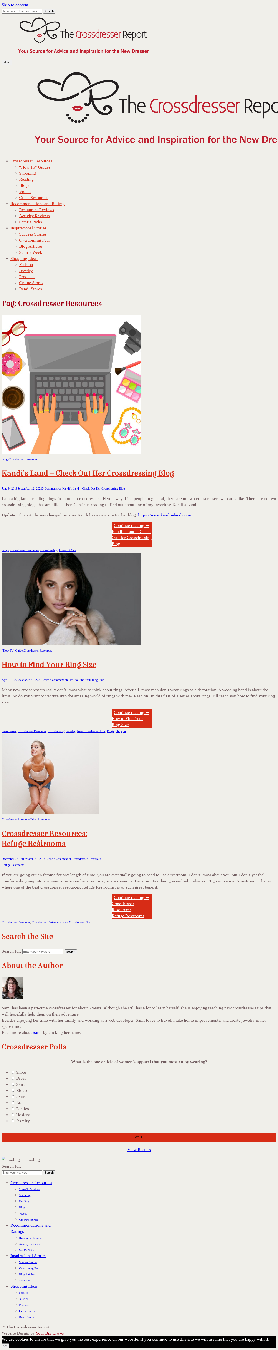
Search (49, 11)
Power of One (67, 550)
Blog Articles (31, 246)
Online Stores (31, 282)
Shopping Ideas (24, 258)
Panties (22, 1108)
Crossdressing (48, 550)
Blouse (22, 1090)
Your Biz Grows (50, 1333)
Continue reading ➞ (130, 718)
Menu (6, 62)
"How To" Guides (13, 650)
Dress (21, 1078)
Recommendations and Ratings (37, 203)
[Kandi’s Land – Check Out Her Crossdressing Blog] (71, 452)
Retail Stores (30, 288)
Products (27, 276)
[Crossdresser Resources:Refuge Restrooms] (50, 812)
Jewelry (26, 270)
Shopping (27, 173)
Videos (25, 191)
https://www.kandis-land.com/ (164, 515)
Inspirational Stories (28, 228)
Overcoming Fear (34, 240)
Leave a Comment (72, 680)
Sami (37, 1032)
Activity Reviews (34, 215)
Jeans (21, 1096)
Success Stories (32, 234)
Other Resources (33, 197)
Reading (26, 179)
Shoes (21, 1072)
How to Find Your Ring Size (49, 664)
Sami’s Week (30, 252)
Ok (5, 1345)
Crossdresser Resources (31, 161)
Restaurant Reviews (36, 209)
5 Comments (83, 488)
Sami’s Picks (30, 221)
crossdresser (9, 731)
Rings (110, 731)
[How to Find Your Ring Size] (71, 644)
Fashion (26, 264)
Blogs (24, 185)
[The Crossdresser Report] (83, 55)
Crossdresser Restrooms (46, 922)
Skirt (20, 1084)
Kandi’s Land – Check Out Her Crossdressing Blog (88, 473)
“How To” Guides (34, 167)
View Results (139, 1149)
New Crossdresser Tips (91, 731)
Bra (19, 1102)
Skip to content (15, 4)
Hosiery (23, 1114)
